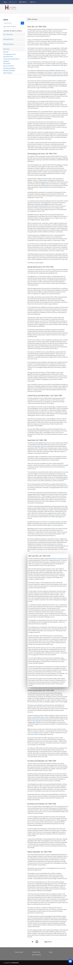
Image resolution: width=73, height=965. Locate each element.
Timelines (23, 2)
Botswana (42, 719)
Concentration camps (48, 146)
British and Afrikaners (8, 44)
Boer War (5, 52)
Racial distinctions (8, 56)
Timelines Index (36, 952)
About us (32, 2)
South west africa (32, 359)
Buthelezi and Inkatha (9, 70)
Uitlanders (30, 63)
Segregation (38, 446)
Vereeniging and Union (9, 54)
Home (5, 2)
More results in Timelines (10, 26)
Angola (30, 719)
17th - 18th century (8, 34)
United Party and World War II (11, 59)
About (50, 952)
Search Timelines (36, 954)
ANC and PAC (6, 63)
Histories (13, 2)
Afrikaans (48, 185)
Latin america (46, 271)
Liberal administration (45, 208)
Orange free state (34, 43)
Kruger (29, 39)
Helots (37, 67)
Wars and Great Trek (8, 39)
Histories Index (19, 952)
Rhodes (52, 173)
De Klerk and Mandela (9, 68)
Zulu (64, 806)
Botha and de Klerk (8, 66)
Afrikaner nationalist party (59, 558)
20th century (6, 49)
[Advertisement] (44, 9)
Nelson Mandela (7, 73)
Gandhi (50, 540)
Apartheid (6, 61)
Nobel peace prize (32, 734)
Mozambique (35, 719)
